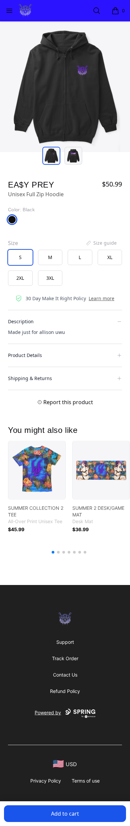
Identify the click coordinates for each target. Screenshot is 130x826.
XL (109, 257)
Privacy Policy (45, 781)
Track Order (65, 658)
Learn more (101, 298)
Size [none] (13, 243)
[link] (36, 470)
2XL (20, 278)
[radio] (20, 257)
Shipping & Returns (30, 378)
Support (65, 642)
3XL (50, 278)
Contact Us (65, 675)
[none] (101, 243)
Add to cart (65, 813)
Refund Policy (65, 691)
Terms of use (86, 781)
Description (21, 321)
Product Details (25, 355)
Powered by (48, 712)
